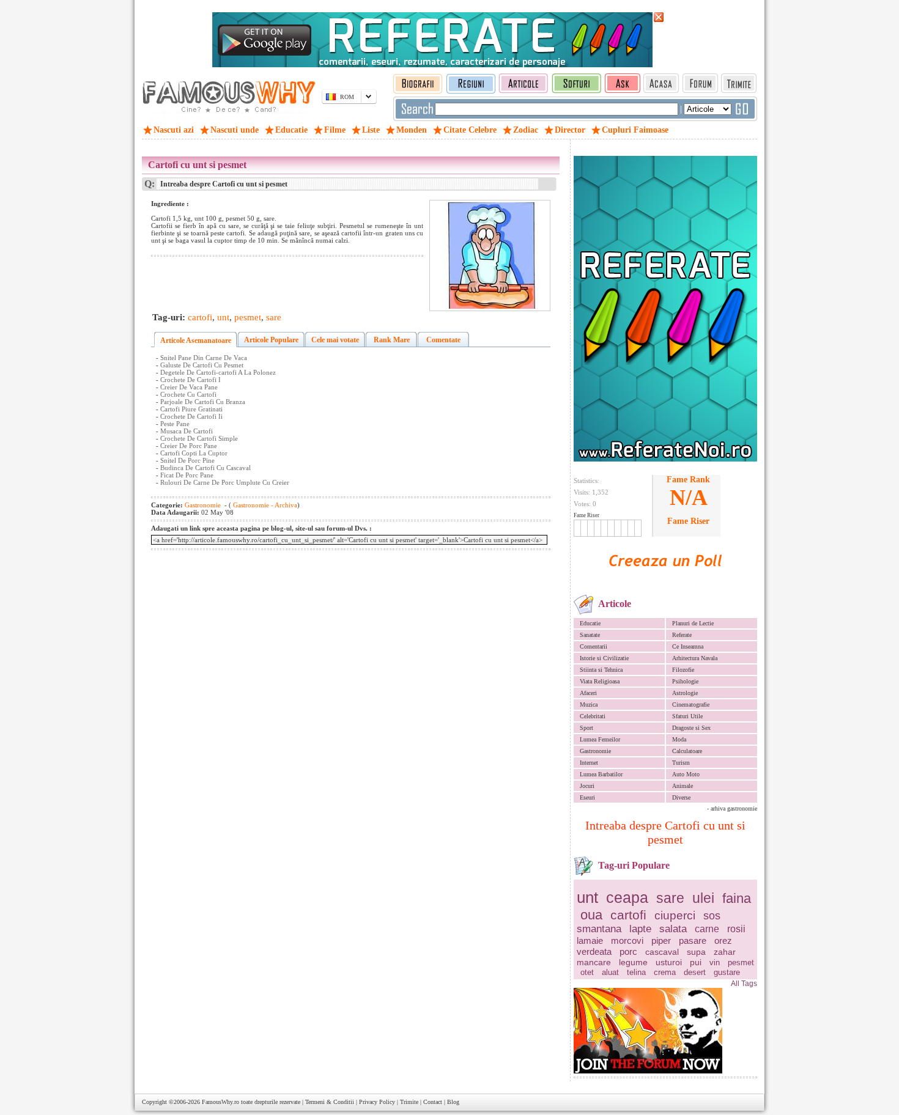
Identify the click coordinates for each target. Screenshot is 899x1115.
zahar (725, 952)
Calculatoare (687, 751)
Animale (682, 785)
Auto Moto (686, 774)
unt (587, 897)
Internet (589, 762)
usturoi (669, 962)
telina (636, 972)
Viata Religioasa (600, 681)
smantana (599, 929)
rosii (736, 929)
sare (670, 898)
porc (628, 951)
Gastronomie (595, 751)
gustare (727, 972)
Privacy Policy (377, 1101)
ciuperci (674, 915)
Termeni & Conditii (329, 1101)
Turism (681, 762)
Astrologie (685, 693)
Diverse (681, 797)
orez (723, 940)
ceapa (627, 897)
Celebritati (592, 716)
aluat (610, 972)
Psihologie (685, 681)
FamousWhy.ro (220, 1101)
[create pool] (665, 580)
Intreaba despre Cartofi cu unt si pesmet (665, 832)
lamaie (590, 940)
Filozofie (683, 669)
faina (736, 898)
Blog (453, 1101)
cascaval (662, 952)
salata (673, 929)
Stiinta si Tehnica (601, 669)
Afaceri (588, 693)
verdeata (594, 951)
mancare (594, 962)
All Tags (744, 983)
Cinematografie (690, 704)
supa (696, 952)
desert (695, 972)
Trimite (409, 1101)
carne (707, 929)
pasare (692, 940)
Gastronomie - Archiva (264, 505)
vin (714, 962)
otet (587, 972)
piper (661, 940)
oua (591, 914)
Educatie (590, 623)
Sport (586, 727)
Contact (432, 1101)
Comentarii (593, 646)
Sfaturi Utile (687, 716)
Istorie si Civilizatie (604, 658)
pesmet (741, 962)
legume (633, 962)
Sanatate (590, 634)
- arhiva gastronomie (732, 808)
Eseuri (587, 797)
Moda (679, 739)
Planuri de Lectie (693, 623)
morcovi (627, 940)
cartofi (628, 915)
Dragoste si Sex (691, 727)
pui (695, 962)
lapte (640, 929)
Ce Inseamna (687, 646)
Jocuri (587, 785)
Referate (682, 634)
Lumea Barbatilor (601, 774)
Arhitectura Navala (694, 658)
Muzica (588, 704)
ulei (703, 898)
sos (711, 916)
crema (665, 972)
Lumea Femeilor (600, 739)
